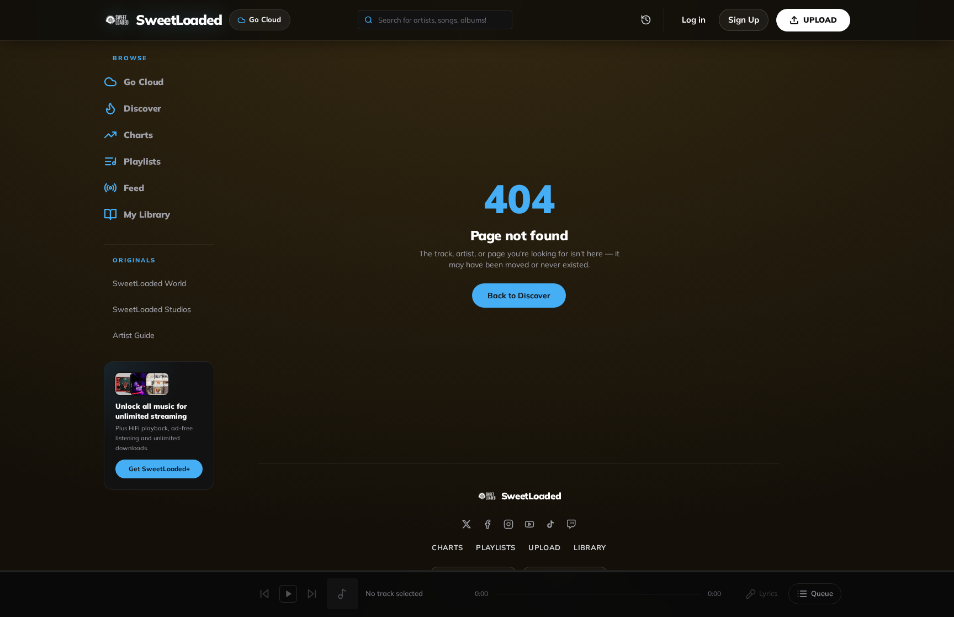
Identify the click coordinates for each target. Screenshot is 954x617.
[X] (466, 524)
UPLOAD (820, 20)
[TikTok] (550, 524)
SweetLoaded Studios (152, 309)
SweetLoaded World (149, 283)
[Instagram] (508, 524)
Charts (447, 547)
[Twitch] (571, 524)
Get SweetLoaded (159, 469)
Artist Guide (134, 335)
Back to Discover (518, 295)
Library (590, 547)
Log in (694, 19)
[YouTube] (529, 524)
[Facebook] (487, 524)
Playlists (495, 547)
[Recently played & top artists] (646, 20)
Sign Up (743, 19)
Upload (544, 547)
